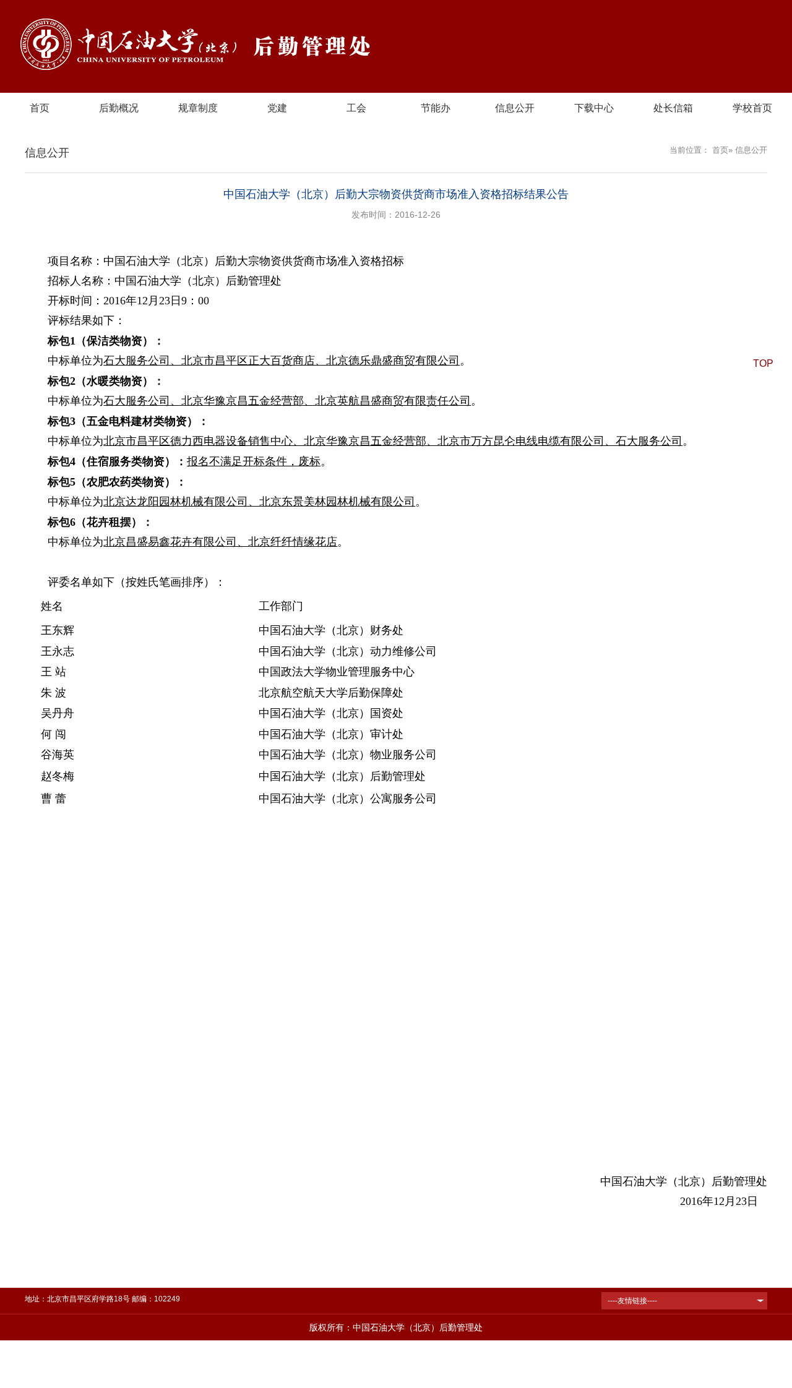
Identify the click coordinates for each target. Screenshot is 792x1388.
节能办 (435, 108)
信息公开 (515, 108)
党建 (277, 108)
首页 (40, 108)
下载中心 (594, 108)
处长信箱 (673, 108)
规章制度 (198, 108)
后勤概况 (119, 108)
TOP (763, 363)
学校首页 (752, 108)
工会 (356, 108)
